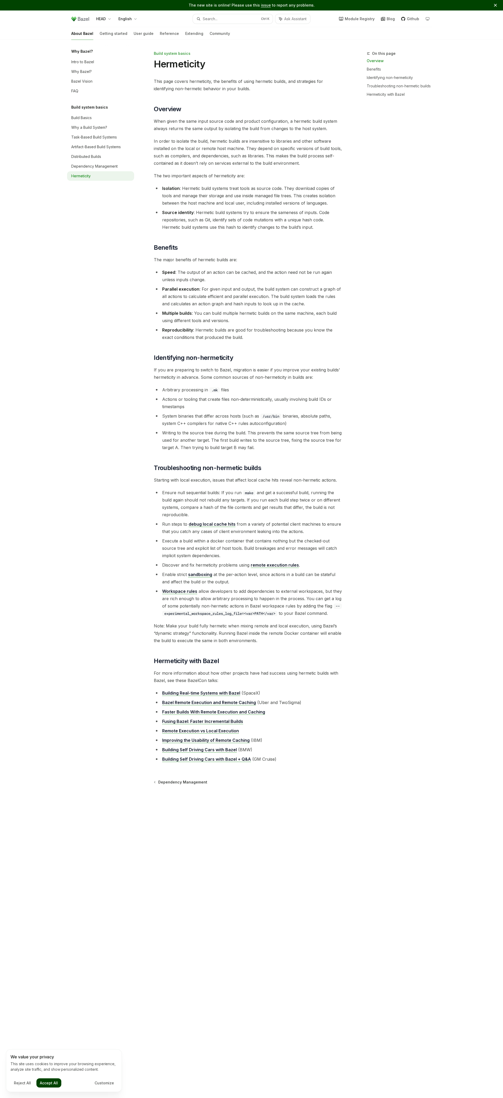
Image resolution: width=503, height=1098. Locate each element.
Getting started (113, 33)
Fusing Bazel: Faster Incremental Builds (202, 721)
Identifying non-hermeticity (390, 77)
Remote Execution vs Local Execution (200, 730)
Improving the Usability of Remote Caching (206, 740)
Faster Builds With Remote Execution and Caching (213, 712)
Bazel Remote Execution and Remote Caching (209, 702)
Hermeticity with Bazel (386, 94)
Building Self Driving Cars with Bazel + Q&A (206, 759)
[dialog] (64, 1070)
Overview (375, 60)
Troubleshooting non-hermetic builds (399, 86)
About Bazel (82, 33)
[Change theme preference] (427, 19)
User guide (144, 33)
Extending (194, 33)
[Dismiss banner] (495, 5)
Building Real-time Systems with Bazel (201, 693)
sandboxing (200, 574)
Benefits (374, 69)
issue (266, 5)
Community (220, 33)
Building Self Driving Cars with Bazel (199, 749)
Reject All (22, 1083)
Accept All (49, 1083)
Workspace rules (179, 591)
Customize (104, 1083)
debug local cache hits (212, 524)
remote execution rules (275, 565)
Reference (169, 33)
